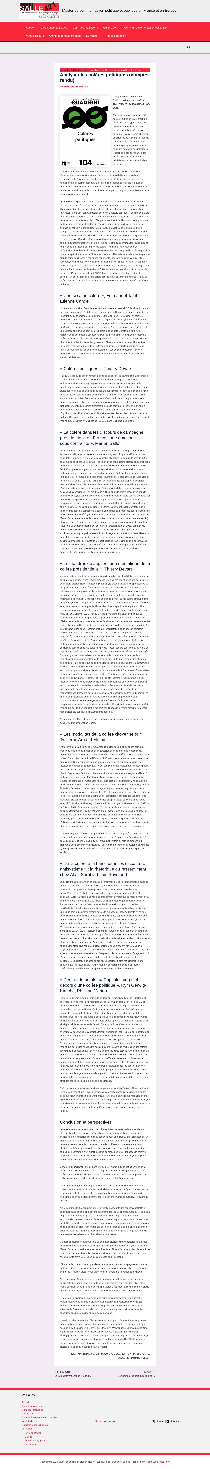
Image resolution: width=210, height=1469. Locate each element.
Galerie (28, 1437)
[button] (99, 36)
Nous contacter (116, 35)
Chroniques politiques (53, 27)
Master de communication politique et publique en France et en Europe (119, 10)
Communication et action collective (145, 27)
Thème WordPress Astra (157, 1462)
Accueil (30, 27)
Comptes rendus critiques (65, 35)
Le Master (92, 35)
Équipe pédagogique (35, 1440)
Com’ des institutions (85, 27)
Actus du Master (33, 1433)
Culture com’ (111, 27)
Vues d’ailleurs (35, 35)
